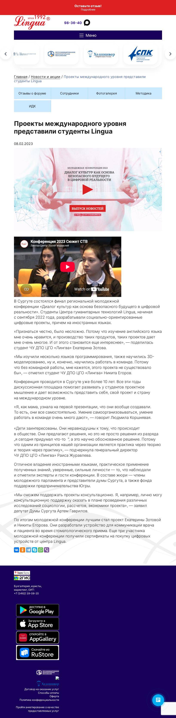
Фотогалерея (106, 93)
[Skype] (34, 549)
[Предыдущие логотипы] (5, 53)
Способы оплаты (48, 692)
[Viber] (46, 549)
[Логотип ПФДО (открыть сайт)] (61, 54)
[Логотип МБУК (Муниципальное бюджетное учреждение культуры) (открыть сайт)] (22, 54)
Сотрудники (69, 93)
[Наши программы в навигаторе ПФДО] (47, 674)
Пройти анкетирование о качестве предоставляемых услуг (37, 709)
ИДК (32, 106)
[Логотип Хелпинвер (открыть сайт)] (101, 54)
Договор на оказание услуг (41, 689)
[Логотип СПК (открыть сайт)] (140, 54)
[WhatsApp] (40, 549)
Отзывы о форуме (32, 93)
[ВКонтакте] (16, 549)
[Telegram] (28, 549)
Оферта (54, 696)
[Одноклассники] (22, 549)
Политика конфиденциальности (39, 699)
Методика (143, 93)
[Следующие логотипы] (170, 53)
